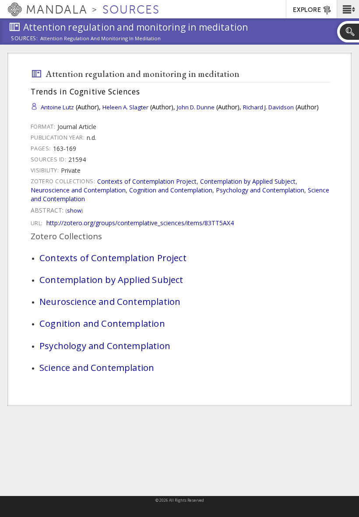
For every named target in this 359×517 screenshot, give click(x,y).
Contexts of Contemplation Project (147, 181)
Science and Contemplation (96, 367)
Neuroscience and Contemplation (78, 190)
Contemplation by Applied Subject (248, 181)
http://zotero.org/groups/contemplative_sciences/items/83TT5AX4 (140, 223)
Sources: (24, 39)
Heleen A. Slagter (125, 107)
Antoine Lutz (57, 107)
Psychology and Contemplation (260, 190)
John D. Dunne (196, 107)
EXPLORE (307, 10)
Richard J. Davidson (268, 107)
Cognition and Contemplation (170, 190)
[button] (348, 9)
